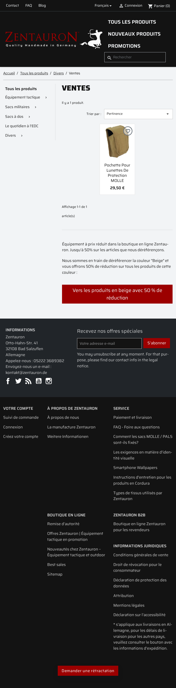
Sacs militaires (17, 107)
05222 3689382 (48, 361)
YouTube (39, 381)
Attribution (123, 596)
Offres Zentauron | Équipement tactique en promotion (75, 536)
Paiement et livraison (132, 417)
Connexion (13, 427)
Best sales (56, 564)
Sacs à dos (14, 116)
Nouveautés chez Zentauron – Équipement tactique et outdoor (76, 552)
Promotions (124, 46)
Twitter (18, 381)
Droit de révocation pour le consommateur (137, 567)
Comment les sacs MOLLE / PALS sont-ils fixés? (143, 439)
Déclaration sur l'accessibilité (139, 615)
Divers (10, 135)
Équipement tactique (22, 97)
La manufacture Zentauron (71, 427)
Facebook (8, 381)
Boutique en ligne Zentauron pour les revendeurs (139, 527)
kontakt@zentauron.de (26, 372)
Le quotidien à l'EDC (21, 126)
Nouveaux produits (134, 34)
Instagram (49, 381)
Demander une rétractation (88, 671)
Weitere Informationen (67, 436)
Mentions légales (128, 605)
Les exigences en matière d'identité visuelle (142, 455)
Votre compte (18, 408)
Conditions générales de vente (140, 555)
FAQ (28, 5)
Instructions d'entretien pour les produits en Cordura (142, 480)
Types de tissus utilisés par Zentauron (137, 496)
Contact (12, 5)
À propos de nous (63, 417)
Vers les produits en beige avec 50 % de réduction (117, 294)
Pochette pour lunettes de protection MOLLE (117, 173)
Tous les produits (132, 22)
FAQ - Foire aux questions (136, 427)
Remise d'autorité (63, 524)
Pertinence (138, 113)
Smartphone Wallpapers (135, 467)
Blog (42, 5)
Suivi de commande (21, 417)
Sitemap (54, 574)
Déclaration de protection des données (140, 583)
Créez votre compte (20, 436)
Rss (28, 381)
